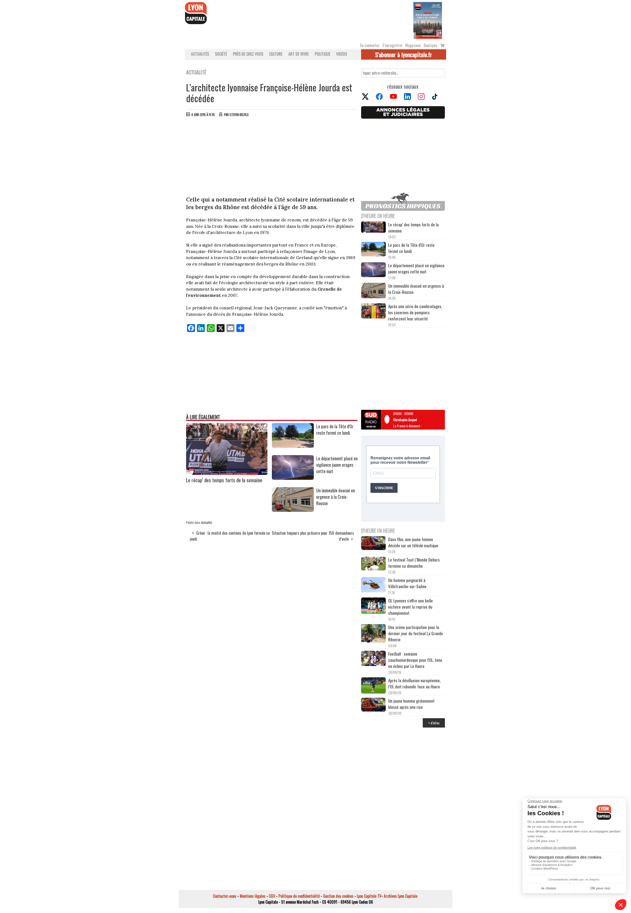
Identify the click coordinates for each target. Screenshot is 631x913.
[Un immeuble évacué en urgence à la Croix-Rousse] (293, 510)
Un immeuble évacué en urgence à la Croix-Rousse (335, 496)
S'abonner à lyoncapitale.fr (403, 54)
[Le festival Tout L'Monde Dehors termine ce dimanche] (373, 564)
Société (221, 54)
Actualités (200, 54)
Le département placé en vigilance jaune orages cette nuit (337, 464)
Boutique (430, 45)
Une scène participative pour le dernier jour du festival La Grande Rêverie (415, 633)
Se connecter (370, 45)
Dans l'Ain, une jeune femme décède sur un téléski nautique (413, 542)
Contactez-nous (224, 896)
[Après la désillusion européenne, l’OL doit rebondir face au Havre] (373, 686)
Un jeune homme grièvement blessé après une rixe (411, 704)
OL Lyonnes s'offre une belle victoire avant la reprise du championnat (410, 607)
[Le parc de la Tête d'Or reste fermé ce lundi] (293, 446)
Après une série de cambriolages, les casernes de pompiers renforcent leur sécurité (415, 312)
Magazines (413, 45)
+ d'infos (433, 722)
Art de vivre (298, 54)
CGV (272, 896)
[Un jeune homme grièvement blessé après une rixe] (373, 705)
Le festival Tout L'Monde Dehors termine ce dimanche (414, 563)
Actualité (206, 522)
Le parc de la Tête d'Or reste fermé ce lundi (334, 429)
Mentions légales (252, 896)
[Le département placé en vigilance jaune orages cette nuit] (293, 478)
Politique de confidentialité (299, 896)
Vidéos (341, 54)
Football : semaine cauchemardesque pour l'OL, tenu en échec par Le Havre (415, 660)
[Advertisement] (272, 157)
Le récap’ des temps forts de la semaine (224, 480)
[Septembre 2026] (427, 20)
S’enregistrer (392, 45)
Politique (322, 54)
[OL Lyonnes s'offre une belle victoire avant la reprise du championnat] (373, 606)
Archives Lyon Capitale (400, 896)
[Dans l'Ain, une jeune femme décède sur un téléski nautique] (373, 543)
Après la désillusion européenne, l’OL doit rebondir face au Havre (414, 683)
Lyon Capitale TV (369, 896)
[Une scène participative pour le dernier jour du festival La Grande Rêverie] (373, 634)
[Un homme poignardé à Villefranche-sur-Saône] (373, 585)
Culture (275, 54)
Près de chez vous (248, 54)
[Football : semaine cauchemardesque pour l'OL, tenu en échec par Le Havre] (373, 659)
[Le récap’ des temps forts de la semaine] (226, 473)
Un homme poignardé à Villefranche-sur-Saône (407, 583)
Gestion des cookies (338, 896)
